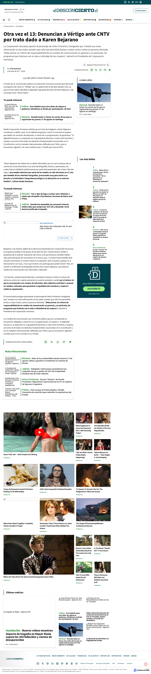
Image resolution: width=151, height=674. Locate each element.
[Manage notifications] (146, 664)
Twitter (43, 663)
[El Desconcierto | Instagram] (133, 2)
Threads (72, 663)
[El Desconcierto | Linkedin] (141, 2)
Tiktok (67, 663)
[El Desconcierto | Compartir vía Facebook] (91, 70)
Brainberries (46, 223)
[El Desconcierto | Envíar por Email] (105, 70)
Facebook (38, 663)
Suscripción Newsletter (103, 663)
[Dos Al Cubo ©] (141, 671)
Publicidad (121, 663)
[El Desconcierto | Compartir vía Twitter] (96, 70)
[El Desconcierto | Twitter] (129, 2)
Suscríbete (93, 288)
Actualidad (43, 19)
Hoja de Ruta (73, 19)
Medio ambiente (26, 19)
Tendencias (58, 19)
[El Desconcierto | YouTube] (136, 2)
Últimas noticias (43, 656)
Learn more (63, 238)
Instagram (48, 663)
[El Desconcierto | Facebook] (125, 2)
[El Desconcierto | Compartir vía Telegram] (109, 70)
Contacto (129, 663)
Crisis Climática (20, 2)
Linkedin (57, 663)
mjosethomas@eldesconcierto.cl (29, 671)
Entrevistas (104, 19)
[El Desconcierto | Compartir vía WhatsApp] (100, 70)
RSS (113, 663)
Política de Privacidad (86, 663)
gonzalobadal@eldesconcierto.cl (71, 671)
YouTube (52, 663)
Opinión (117, 19)
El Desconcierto (9, 26)
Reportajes (89, 19)
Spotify (62, 663)
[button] (140, 10)
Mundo (129, 19)
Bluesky (76, 663)
